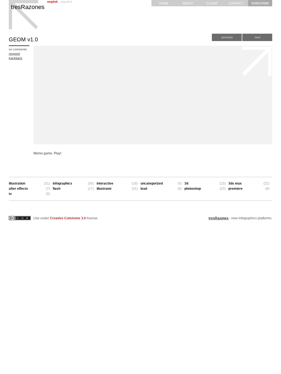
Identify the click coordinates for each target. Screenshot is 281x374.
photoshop (192, 189)
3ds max (235, 183)
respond (14, 53)
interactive (105, 183)
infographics (62, 183)
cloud (211, 3)
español (66, 1)
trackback (15, 58)
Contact (236, 3)
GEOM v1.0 (23, 39)
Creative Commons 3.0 (68, 218)
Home (163, 3)
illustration (17, 183)
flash (56, 189)
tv (10, 194)
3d (186, 183)
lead (143, 189)
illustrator (104, 189)
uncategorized (151, 183)
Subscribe (260, 3)
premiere (235, 189)
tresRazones (27, 7)
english (52, 1)
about (187, 3)
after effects (18, 189)
